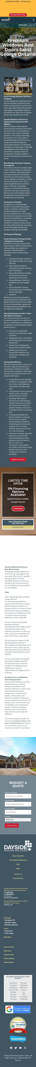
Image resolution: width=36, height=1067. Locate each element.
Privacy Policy (18, 878)
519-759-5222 (9, 892)
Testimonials (9, 955)
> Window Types (10, 922)
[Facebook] (11, 1048)
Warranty (7, 951)
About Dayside (18, 856)
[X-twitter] (25, 1048)
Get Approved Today (18, 15)
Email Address (10, 800)
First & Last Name (11, 792)
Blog (18, 868)
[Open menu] (33, 20)
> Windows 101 (9, 920)
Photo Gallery (9, 958)
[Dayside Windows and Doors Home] (6, 20)
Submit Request (11, 825)
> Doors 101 (8, 931)
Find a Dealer (9, 947)
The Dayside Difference (18, 860)
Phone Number (10, 808)
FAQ (18, 864)
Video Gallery (9, 962)
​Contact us (18, 874)
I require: (8, 816)
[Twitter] (15, 1048)
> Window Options (11, 925)
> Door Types (9, 933)
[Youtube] (20, 1048)
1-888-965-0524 (9, 894)
